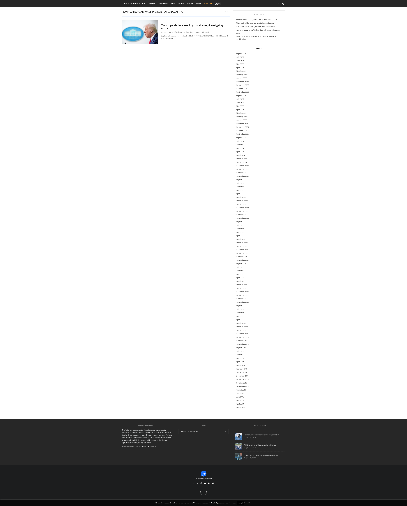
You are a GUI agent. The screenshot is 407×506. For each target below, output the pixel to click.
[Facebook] (193, 483)
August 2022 (241, 222)
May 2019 (240, 358)
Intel (173, 4)
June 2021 (240, 271)
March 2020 (240, 323)
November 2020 (242, 295)
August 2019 (241, 348)
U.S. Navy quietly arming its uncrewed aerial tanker (255, 27)
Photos (181, 4)
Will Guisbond (177, 32)
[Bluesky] (213, 483)
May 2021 (239, 274)
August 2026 (241, 54)
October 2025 (241, 89)
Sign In (198, 4)
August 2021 (241, 264)
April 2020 (240, 320)
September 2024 (242, 134)
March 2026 (240, 71)
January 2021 (241, 288)
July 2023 (240, 183)
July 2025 (240, 99)
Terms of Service (128, 447)
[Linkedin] (209, 483)
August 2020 (241, 306)
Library (152, 4)
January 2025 (241, 120)
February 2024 (241, 159)
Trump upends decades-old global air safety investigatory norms (192, 27)
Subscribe (208, 4)
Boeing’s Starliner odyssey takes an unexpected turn (256, 20)
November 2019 (242, 337)
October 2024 (241, 131)
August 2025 (241, 96)
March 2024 (240, 155)
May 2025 (240, 106)
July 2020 (240, 309)
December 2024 (242, 124)
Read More (248, 503)
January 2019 (241, 372)
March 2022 (240, 239)
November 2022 (242, 211)
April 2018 (240, 404)
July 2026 (240, 57)
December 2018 (242, 376)
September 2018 (242, 386)
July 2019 (239, 351)
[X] (197, 483)
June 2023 (240, 187)
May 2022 (240, 232)
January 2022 (241, 246)
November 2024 (242, 127)
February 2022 (241, 243)
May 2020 (240, 316)
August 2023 (241, 180)
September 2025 (242, 92)
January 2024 (241, 162)
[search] (226, 431)
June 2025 (240, 103)
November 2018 (242, 379)
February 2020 (242, 327)
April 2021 (240, 278)
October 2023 (241, 173)
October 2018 (241, 383)
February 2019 (241, 369)
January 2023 (241, 204)
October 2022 (241, 215)
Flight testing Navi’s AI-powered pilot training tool (255, 23)
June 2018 (240, 397)
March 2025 (240, 113)
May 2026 (240, 64)
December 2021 (242, 250)
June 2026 (240, 61)
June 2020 (240, 313)
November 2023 (242, 169)
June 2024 (240, 145)
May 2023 (240, 190)
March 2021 (240, 281)
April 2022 (240, 236)
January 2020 (241, 330)
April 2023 (240, 194)
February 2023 (242, 201)
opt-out (225, 503)
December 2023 (242, 166)
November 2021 (242, 253)
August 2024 (241, 138)
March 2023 (240, 197)
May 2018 (240, 400)
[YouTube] (205, 483)
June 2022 (240, 229)
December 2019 (242, 334)
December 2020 (242, 292)
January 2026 (241, 78)
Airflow (190, 4)
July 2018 (239, 393)
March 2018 (240, 407)
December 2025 (242, 82)
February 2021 (241, 285)
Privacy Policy (141, 447)
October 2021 (241, 257)
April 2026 (240, 68)
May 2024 (240, 148)
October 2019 (241, 341)
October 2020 (241, 299)
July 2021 (239, 267)
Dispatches (164, 4)
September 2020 (242, 302)
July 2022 (240, 225)
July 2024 (240, 141)
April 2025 (240, 110)
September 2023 (242, 176)
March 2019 (240, 365)
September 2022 (242, 218)
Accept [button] (240, 503)
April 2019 (240, 362)
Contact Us (152, 447)
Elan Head (189, 32)
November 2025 (242, 85)
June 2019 (240, 355)
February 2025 (242, 117)
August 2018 (241, 390)
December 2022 (242, 208)
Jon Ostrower (166, 32)
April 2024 (240, 152)
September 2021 (242, 260)
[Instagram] (201, 483)
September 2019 (242, 344)
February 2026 (242, 75)
